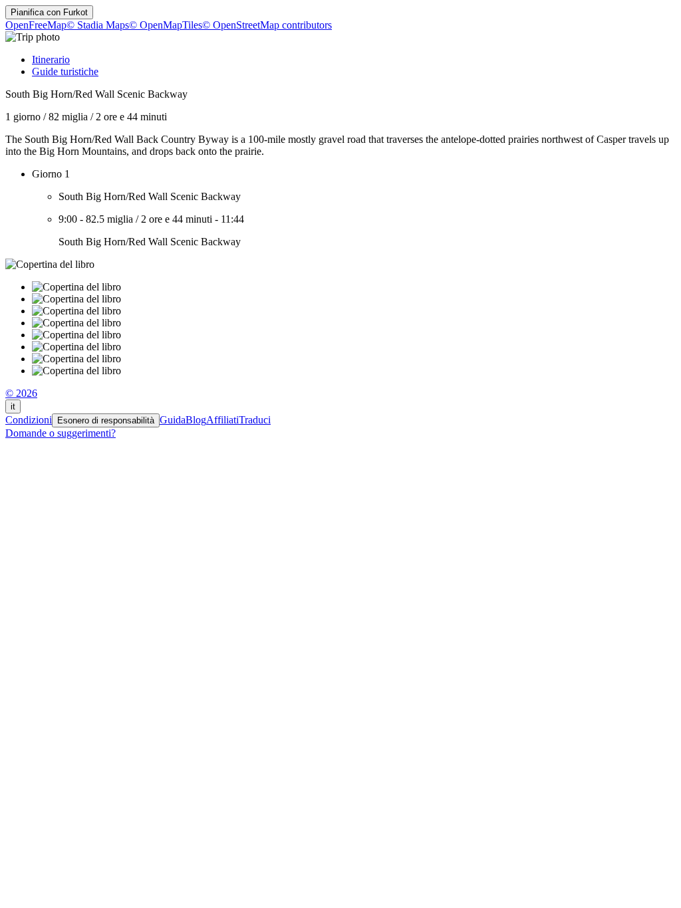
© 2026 (21, 393)
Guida (173, 419)
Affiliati (222, 419)
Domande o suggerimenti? (60, 433)
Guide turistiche (65, 71)
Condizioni (28, 419)
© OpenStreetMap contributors (267, 25)
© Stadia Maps (98, 25)
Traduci (255, 419)
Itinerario (51, 59)
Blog (196, 419)
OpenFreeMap (36, 25)
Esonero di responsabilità (105, 420)
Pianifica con (49, 12)
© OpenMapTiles (165, 25)
